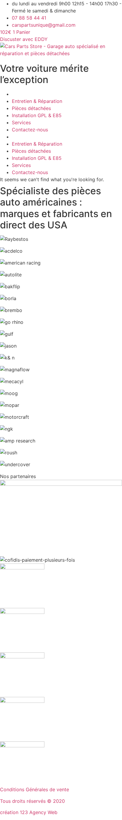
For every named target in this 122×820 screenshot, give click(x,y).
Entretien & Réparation (37, 101)
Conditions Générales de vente (34, 789)
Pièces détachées (31, 108)
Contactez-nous (30, 130)
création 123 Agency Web (28, 812)
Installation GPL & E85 (37, 115)
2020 (59, 801)
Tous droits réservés (23, 801)
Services (21, 122)
